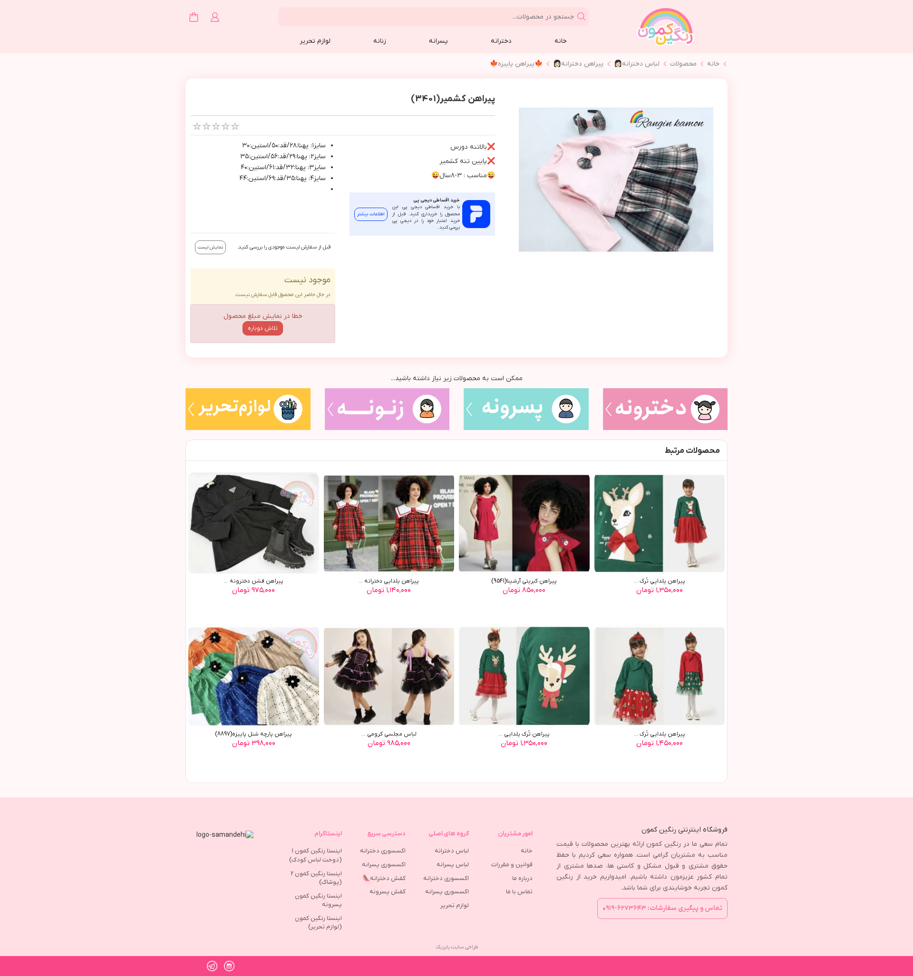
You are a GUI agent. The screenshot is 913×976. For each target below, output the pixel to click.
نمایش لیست (210, 247)
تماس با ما (519, 892)
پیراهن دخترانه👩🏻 (578, 63)
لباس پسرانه (453, 865)
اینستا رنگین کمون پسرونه (318, 900)
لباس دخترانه (452, 851)
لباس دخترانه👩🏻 (637, 63)
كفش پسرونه (387, 892)
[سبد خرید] (193, 17)
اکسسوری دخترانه (446, 878)
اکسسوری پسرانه (447, 892)
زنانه (379, 41)
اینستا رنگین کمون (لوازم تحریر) (318, 922)
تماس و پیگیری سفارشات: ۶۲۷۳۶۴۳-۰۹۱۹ (662, 908)
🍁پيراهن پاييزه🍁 (516, 63)
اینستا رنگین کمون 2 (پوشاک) (316, 878)
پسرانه (438, 41)
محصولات (683, 63)
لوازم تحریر (315, 41)
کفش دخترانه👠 (384, 878)
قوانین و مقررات (512, 865)
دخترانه (501, 41)
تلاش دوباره (263, 328)
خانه (560, 41)
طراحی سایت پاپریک (457, 947)
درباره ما (522, 878)
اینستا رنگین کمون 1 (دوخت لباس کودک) (315, 855)
